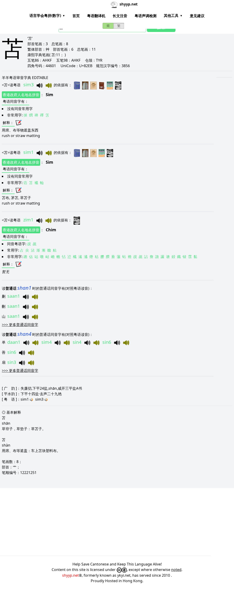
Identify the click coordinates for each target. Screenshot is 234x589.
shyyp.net (70, 575)
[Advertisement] (117, 522)
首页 (76, 15)
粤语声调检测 (146, 15)
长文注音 (120, 15)
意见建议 (197, 15)
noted (176, 569)
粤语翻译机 (96, 15)
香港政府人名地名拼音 (21, 94)
